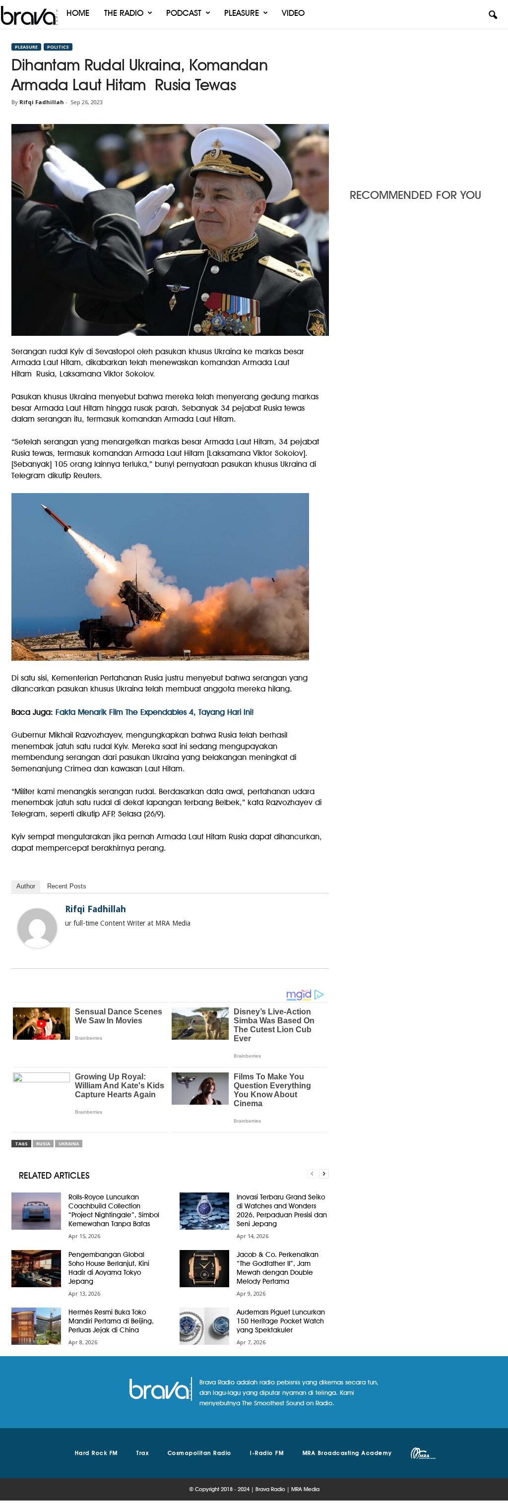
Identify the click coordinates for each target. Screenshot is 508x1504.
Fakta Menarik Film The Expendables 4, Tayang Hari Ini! (155, 712)
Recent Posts (66, 886)
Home (77, 13)
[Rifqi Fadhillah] (37, 928)
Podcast (183, 13)
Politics (58, 47)
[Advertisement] (423, 106)
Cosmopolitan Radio (200, 1452)
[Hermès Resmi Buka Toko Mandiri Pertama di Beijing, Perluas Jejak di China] (36, 1326)
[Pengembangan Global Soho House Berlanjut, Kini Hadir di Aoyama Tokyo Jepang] (36, 1268)
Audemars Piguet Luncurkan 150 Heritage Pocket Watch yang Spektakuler (281, 1321)
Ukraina (69, 1143)
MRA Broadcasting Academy (347, 1452)
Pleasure (241, 13)
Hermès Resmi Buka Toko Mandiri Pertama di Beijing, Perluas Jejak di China (111, 1321)
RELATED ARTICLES (54, 1175)
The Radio (123, 13)
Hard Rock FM (96, 1452)
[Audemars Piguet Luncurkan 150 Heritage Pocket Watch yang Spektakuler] (204, 1326)
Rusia (43, 1143)
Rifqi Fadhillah (41, 102)
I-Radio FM (267, 1452)
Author (25, 886)
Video (293, 13)
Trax (142, 1452)
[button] (493, 15)
